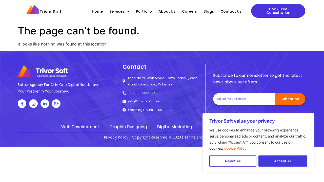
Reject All (232, 161)
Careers (189, 11)
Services (117, 11)
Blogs (209, 11)
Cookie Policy (235, 148)
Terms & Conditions (202, 137)
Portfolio (144, 11)
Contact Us (230, 11)
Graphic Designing (128, 127)
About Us (166, 11)
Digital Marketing (174, 127)
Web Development (80, 127)
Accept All (282, 161)
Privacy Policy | (117, 137)
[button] (278, 11)
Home (97, 11)
